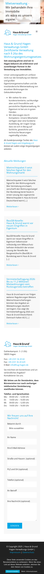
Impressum (15, 552)
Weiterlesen (11, 206)
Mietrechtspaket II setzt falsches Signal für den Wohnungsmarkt (19, 170)
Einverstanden (12, 571)
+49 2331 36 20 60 (16, 359)
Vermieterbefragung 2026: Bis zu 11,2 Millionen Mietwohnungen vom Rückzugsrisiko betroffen (20, 282)
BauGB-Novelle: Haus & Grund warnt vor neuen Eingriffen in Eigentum (19, 224)
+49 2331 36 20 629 (16, 362)
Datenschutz (28, 552)
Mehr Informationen (29, 571)
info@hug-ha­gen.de (19, 365)
